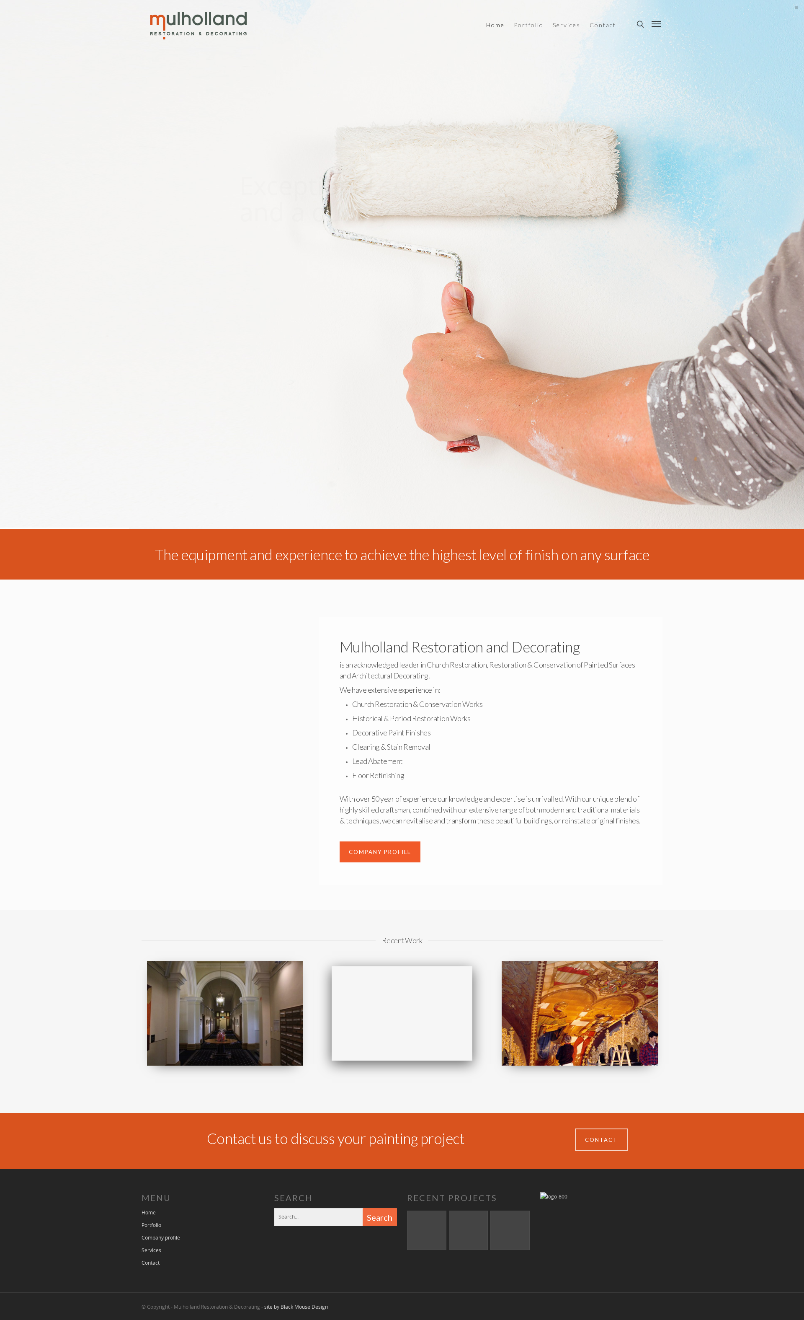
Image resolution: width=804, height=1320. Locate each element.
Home (495, 24)
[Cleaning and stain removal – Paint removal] (510, 1230)
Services (566, 24)
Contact (603, 24)
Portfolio (529, 24)
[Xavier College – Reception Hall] (426, 1230)
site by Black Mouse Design (296, 1306)
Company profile (161, 1237)
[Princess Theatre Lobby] (468, 1230)
